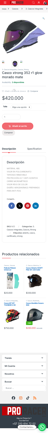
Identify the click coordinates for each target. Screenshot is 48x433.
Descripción (9, 149)
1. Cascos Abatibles (32, 301)
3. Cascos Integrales (34, 9)
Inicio (4, 9)
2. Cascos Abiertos (32, 265)
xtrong (19, 236)
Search (33, 2)
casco (32, 233)
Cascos (15, 9)
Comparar (34, 91)
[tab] (9, 150)
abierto (26, 233)
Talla (5, 106)
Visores (12, 265)
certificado (11, 236)
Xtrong (26, 69)
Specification (34, 149)
